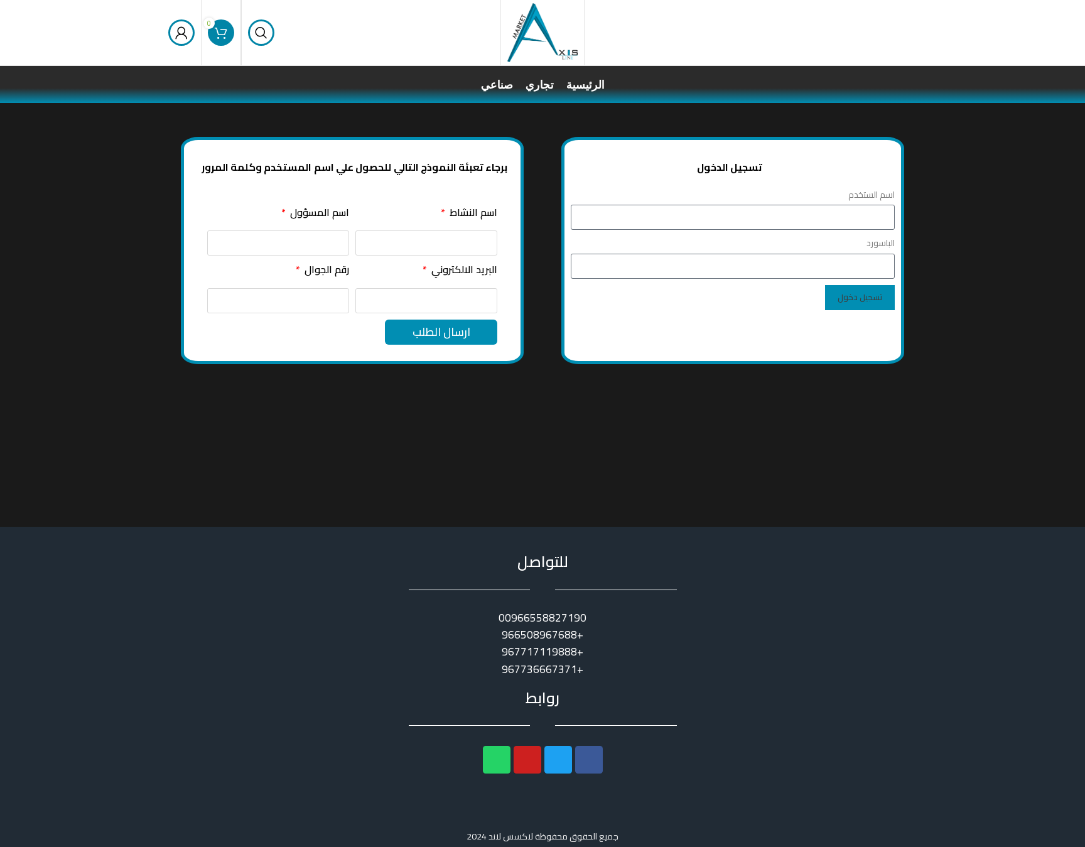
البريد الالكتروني (463, 270)
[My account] (181, 32)
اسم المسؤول (318, 213)
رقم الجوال (325, 270)
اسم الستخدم (871, 195)
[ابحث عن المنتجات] (261, 32)
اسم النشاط (472, 213)
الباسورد (880, 243)
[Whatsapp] (496, 760)
